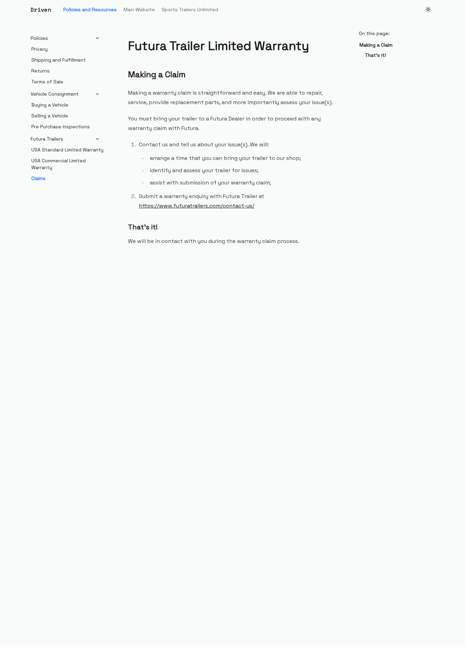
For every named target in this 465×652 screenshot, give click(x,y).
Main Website (139, 9)
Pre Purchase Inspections (60, 127)
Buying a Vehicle (49, 105)
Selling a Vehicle (49, 116)
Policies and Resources (90, 9)
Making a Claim (375, 45)
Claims (38, 178)
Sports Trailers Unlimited (190, 9)
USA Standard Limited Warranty (67, 150)
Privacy (39, 49)
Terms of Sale (47, 82)
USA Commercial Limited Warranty (58, 164)
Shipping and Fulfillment (58, 60)
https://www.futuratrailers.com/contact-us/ (196, 205)
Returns (40, 71)
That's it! (375, 55)
